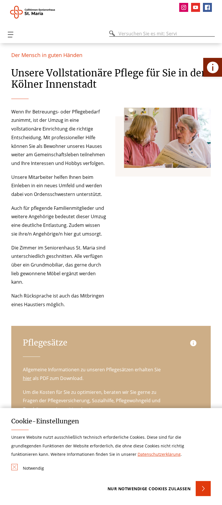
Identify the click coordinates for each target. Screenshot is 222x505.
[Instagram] (185, 7)
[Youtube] (197, 7)
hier (27, 378)
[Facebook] (209, 7)
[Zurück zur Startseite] (41, 12)
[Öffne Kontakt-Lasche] (212, 67)
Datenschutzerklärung (159, 454)
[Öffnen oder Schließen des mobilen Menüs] (10, 34)
